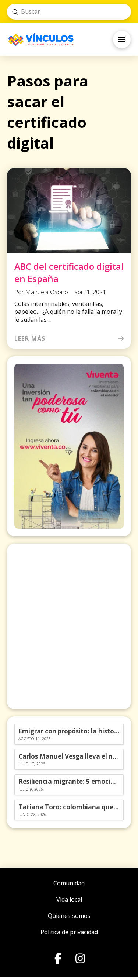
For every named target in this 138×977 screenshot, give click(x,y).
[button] (122, 39)
